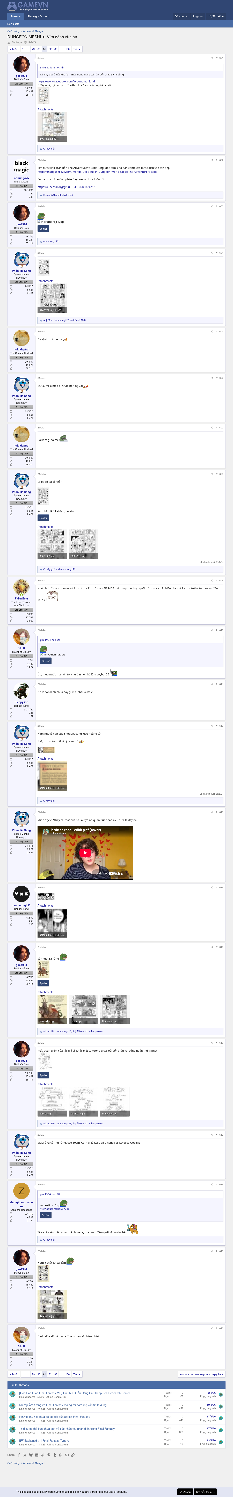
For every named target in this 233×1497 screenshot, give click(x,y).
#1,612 (219, 725)
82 (50, 49)
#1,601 (219, 57)
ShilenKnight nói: (50, 67)
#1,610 (219, 630)
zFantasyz (16, 42)
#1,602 (219, 160)
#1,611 (219, 684)
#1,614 (219, 887)
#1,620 (219, 1328)
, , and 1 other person (73, 1031)
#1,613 (219, 812)
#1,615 (219, 947)
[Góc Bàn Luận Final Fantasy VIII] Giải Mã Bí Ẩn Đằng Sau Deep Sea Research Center (74, 1393)
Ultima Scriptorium (56, 1397)
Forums (16, 16)
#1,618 (219, 1184)
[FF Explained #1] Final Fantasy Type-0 (44, 1440)
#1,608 (219, 474)
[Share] (212, 58)
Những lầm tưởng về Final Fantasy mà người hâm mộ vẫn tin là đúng (62, 1405)
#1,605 (219, 331)
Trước (15, 49)
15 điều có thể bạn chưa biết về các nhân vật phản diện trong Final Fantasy (67, 1428)
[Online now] (21, 594)
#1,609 (219, 580)
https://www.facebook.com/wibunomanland (66, 81)
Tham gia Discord (38, 16)
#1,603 (219, 206)
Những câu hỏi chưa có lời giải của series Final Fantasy (54, 1416)
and (58, 195)
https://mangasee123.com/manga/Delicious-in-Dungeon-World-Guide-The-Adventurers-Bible (97, 172)
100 (67, 49)
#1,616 (219, 1042)
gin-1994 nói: (48, 639)
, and (64, 320)
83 (55, 49)
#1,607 (219, 427)
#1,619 (219, 1251)
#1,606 (219, 377)
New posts (13, 23)
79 (33, 49)
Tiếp (75, 49)
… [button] (27, 49)
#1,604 (219, 252)
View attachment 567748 (55, 1208)
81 (44, 49)
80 (39, 49)
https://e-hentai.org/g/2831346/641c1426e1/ (66, 187)
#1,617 (219, 1134)
